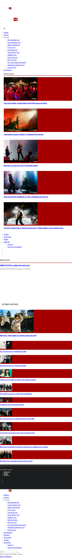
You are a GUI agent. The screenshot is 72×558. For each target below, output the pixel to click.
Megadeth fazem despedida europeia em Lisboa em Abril (16, 461)
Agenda (6, 32)
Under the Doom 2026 (14, 45)
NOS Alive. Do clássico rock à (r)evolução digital (21, 166)
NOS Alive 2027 (12, 67)
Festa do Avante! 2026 (14, 42)
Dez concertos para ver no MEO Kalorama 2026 (13, 351)
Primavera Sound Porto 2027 (16, 65)
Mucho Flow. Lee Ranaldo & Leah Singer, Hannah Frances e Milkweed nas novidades (24, 447)
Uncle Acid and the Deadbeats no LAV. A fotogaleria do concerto (26, 197)
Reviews (6, 234)
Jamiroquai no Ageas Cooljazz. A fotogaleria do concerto (24, 134)
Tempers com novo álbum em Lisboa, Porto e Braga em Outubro (18, 380)
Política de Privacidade (15, 247)
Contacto (10, 244)
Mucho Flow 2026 (13, 57)
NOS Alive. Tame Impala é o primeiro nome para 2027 (18, 336)
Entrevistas (7, 237)
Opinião (6, 239)
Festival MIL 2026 (12, 50)
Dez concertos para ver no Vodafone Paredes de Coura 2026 (17, 419)
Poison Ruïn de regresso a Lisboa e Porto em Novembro (16, 394)
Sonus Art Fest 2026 (14, 52)
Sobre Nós (7, 242)
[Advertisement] (36, 286)
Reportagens (8, 70)
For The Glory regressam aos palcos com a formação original (17, 433)
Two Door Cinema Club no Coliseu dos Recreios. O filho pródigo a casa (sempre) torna (33, 228)
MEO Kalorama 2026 (13, 40)
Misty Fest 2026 (12, 60)
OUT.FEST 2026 (11, 47)
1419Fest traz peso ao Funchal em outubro (12, 404)
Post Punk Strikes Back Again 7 (17, 62)
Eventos (6, 35)
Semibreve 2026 (12, 55)
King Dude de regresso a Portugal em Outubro (13, 365)
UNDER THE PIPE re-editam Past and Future (15, 265)
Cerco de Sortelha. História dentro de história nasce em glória (25, 103)
